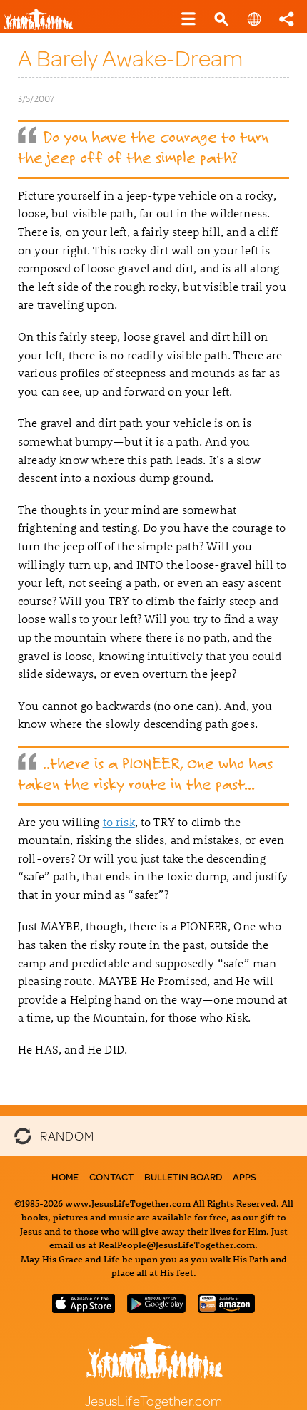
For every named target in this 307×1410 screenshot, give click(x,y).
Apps (244, 1177)
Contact (111, 1177)
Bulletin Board (183, 1177)
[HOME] (43, 27)
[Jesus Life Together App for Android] (156, 1308)
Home (65, 1177)
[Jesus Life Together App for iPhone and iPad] (83, 1308)
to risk (119, 821)
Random (67, 1134)
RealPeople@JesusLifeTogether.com (177, 1244)
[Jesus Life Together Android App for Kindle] (226, 1308)
